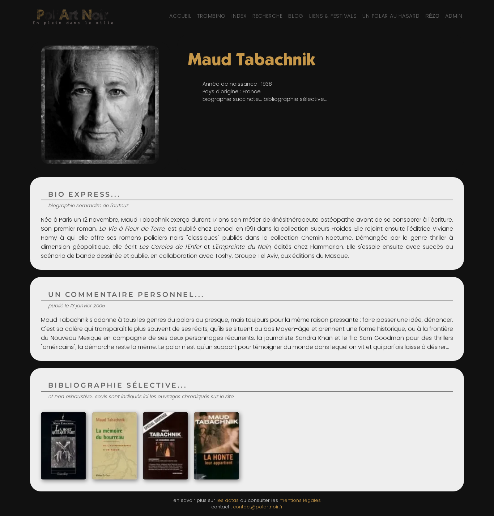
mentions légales (300, 500)
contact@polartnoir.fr (258, 507)
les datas (228, 500)
